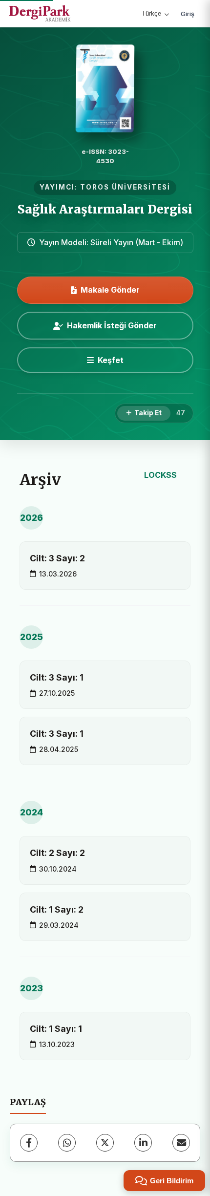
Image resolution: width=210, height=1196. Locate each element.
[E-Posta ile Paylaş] (181, 1143)
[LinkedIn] (143, 1143)
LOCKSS (160, 475)
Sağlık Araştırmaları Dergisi (105, 209)
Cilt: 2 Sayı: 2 (57, 853)
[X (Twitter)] (105, 1143)
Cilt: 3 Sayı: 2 (57, 558)
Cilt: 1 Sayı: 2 (57, 909)
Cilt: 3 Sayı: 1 (57, 677)
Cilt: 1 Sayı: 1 (56, 1029)
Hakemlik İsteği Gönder (112, 325)
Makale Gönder (110, 290)
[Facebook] (29, 1143)
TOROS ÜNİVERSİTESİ (125, 187)
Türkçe (151, 13)
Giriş (187, 14)
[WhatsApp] (67, 1143)
